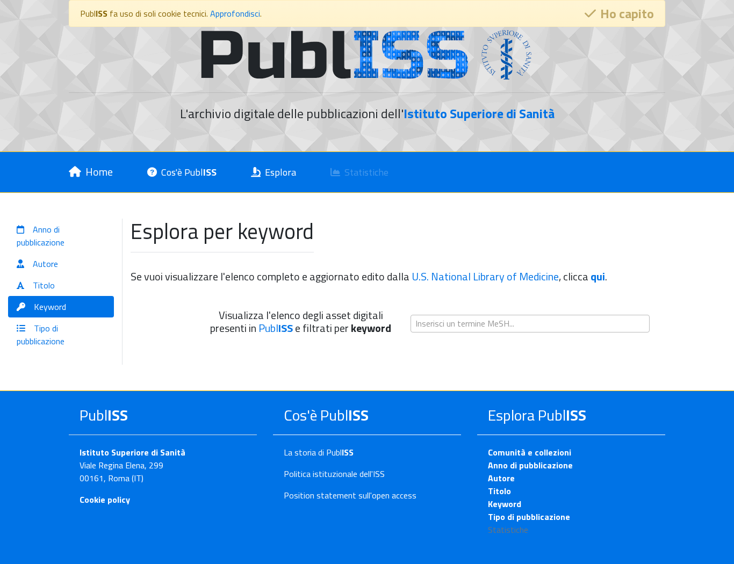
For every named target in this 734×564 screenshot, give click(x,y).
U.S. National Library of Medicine (485, 276)
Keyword (504, 503)
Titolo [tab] (44, 285)
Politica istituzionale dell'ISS (334, 473)
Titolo (499, 491)
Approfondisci (235, 13)
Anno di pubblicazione (530, 465)
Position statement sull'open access (350, 495)
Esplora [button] (280, 172)
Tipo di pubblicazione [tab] (40, 335)
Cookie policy (105, 499)
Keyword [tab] (50, 306)
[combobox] (530, 323)
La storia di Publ (319, 452)
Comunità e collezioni (529, 452)
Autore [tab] (45, 263)
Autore (501, 478)
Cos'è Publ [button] (189, 172)
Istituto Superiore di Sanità (132, 452)
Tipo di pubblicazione (529, 516)
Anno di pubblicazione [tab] (40, 236)
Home (99, 171)
